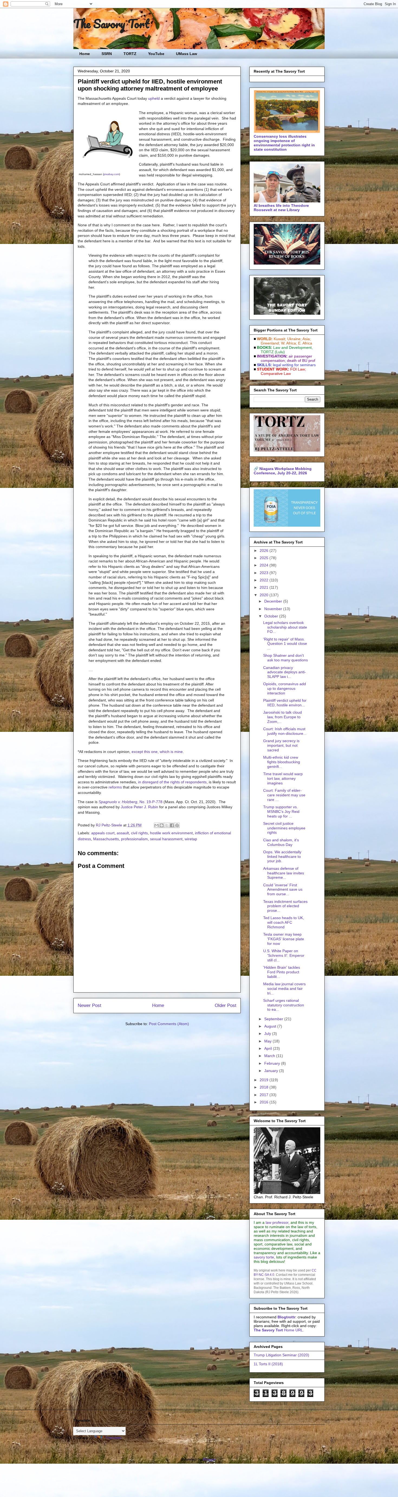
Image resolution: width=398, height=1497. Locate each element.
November (273, 609)
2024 (264, 565)
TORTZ (129, 53)
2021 (264, 587)
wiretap (191, 839)
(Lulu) (280, 352)
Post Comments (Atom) (169, 1024)
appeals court (103, 833)
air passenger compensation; (284, 358)
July (268, 1033)
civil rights (139, 833)
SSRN (107, 53)
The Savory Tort (111, 23)
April (268, 1048)
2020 (264, 595)
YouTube (156, 53)
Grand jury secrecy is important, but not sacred (281, 745)
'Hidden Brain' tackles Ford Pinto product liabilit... (281, 972)
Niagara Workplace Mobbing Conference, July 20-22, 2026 (283, 470)
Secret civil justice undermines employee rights (284, 828)
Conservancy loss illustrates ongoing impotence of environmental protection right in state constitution (284, 143)
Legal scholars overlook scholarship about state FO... (285, 627)
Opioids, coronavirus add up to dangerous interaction (284, 688)
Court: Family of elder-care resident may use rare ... (284, 795)
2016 (264, 1102)
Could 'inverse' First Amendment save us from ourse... (282, 889)
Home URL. (279, 1330)
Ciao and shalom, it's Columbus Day (281, 842)
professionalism (134, 839)
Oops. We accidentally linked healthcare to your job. (282, 856)
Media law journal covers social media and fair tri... (284, 988)
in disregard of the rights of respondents (172, 782)
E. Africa (305, 343)
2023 (264, 573)
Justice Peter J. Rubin (139, 807)
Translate (113, 1437)
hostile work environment (171, 833)
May (268, 1041)
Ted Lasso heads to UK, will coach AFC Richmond (283, 922)
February (272, 1063)
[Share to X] (166, 825)
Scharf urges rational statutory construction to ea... (283, 1005)
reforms (115, 787)
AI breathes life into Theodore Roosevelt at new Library (281, 207)
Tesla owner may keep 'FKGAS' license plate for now (283, 939)
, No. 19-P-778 (130, 802)
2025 (264, 558)
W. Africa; (289, 343)
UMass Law (186, 53)
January (271, 1070)
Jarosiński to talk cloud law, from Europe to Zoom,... (282, 717)
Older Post (225, 1005)
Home (84, 53)
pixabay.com (111, 174)
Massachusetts (106, 839)
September (274, 1019)
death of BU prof (301, 360)
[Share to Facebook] (172, 825)
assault (123, 833)
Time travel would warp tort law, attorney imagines (283, 778)
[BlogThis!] (161, 825)
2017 (264, 1095)
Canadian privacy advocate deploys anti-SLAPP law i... (284, 672)
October (271, 616)
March (270, 1056)
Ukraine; (294, 339)
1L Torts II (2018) (268, 1364)
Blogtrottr (286, 1317)
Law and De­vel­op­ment (292, 347)
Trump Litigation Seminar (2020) (281, 1355)
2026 (264, 550)
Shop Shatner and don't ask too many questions (285, 657)
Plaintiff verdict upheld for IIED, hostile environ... (284, 702)
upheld (154, 98)
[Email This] (156, 825)
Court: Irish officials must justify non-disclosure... (284, 731)
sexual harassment (166, 839)
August (270, 1026)
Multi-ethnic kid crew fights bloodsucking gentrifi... (281, 762)
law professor (277, 1222)
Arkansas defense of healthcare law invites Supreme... (283, 873)
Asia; (306, 339)
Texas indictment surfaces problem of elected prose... (285, 906)
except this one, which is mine (157, 751)
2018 (264, 1087)
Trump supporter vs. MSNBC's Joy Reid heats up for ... (281, 811)
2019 (264, 1080)
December (273, 601)
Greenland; (270, 343)
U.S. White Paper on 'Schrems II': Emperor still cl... (283, 955)
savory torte (264, 1257)
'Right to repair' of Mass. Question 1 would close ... (285, 644)
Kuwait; (280, 339)
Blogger (209, 1459)
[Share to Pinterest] (177, 825)
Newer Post (89, 1005)
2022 (264, 580)
